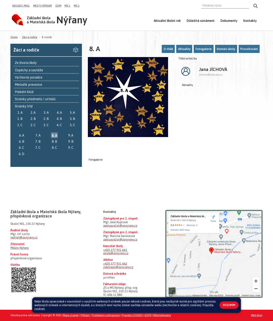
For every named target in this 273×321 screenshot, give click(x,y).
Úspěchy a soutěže (29, 70)
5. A (72, 112)
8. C (54, 147)
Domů (14, 37)
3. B (46, 119)
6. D (21, 154)
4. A (59, 112)
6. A (21, 135)
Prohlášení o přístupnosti (106, 315)
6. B (21, 141)
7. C (37, 147)
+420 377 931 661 (115, 250)
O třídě (168, 49)
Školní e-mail (21, 5)
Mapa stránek (71, 315)
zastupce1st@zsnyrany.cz (120, 225)
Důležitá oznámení (200, 21)
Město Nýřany (42, 5)
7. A (37, 135)
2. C (33, 125)
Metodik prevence (28, 85)
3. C (46, 125)
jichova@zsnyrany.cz (211, 74)
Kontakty (250, 21)
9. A (70, 135)
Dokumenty (228, 21)
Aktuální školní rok (167, 21)
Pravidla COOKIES (132, 315)
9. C (70, 147)
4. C (59, 125)
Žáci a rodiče (29, 37)
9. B (70, 141)
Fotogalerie (204, 49)
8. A (54, 135)
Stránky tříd (23, 106)
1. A (19, 112)
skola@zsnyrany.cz (115, 253)
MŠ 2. (77, 5)
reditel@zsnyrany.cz (24, 237)
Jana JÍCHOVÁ (213, 69)
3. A (46, 112)
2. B (33, 119)
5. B (72, 119)
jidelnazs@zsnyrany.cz (118, 267)
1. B (19, 119)
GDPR (147, 315)
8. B (54, 141)
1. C (19, 125)
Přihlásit (85, 315)
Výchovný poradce (28, 77)
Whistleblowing (162, 315)
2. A (32, 112)
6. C (21, 147)
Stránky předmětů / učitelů (35, 99)
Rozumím (229, 305)
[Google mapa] (214, 253)
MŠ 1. (67, 5)
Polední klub (24, 92)
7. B (37, 141)
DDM (58, 5)
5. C (72, 125)
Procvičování (249, 49)
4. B (59, 119)
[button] (225, 6)
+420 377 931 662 (115, 263)
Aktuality (184, 49)
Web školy (257, 315)
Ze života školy (26, 63)
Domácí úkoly (226, 49)
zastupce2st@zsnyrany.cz (120, 239)
